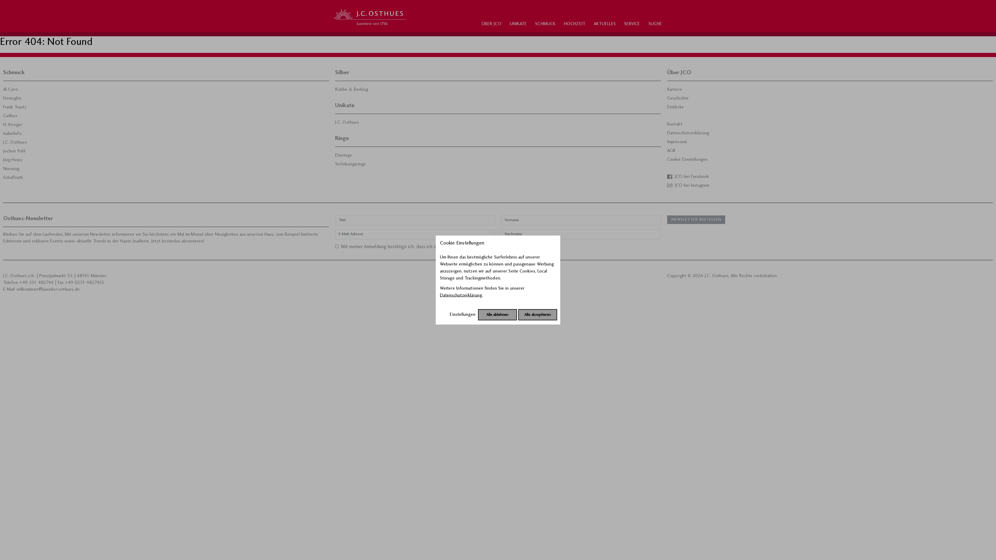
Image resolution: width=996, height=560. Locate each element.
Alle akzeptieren (537, 315)
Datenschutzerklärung (461, 295)
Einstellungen (462, 314)
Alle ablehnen (497, 315)
